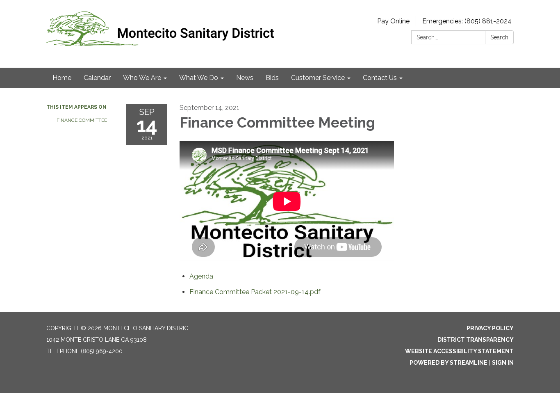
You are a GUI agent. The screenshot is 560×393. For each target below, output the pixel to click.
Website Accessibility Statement (459, 351)
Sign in (503, 362)
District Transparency (475, 339)
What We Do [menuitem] (198, 78)
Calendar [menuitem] (97, 78)
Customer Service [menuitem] (318, 78)
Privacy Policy (490, 328)
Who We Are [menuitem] (142, 78)
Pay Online (393, 21)
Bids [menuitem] (272, 78)
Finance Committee (82, 120)
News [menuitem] (244, 78)
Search (499, 37)
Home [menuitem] (61, 78)
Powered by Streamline (448, 362)
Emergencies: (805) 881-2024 (467, 21)
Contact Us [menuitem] (380, 78)
